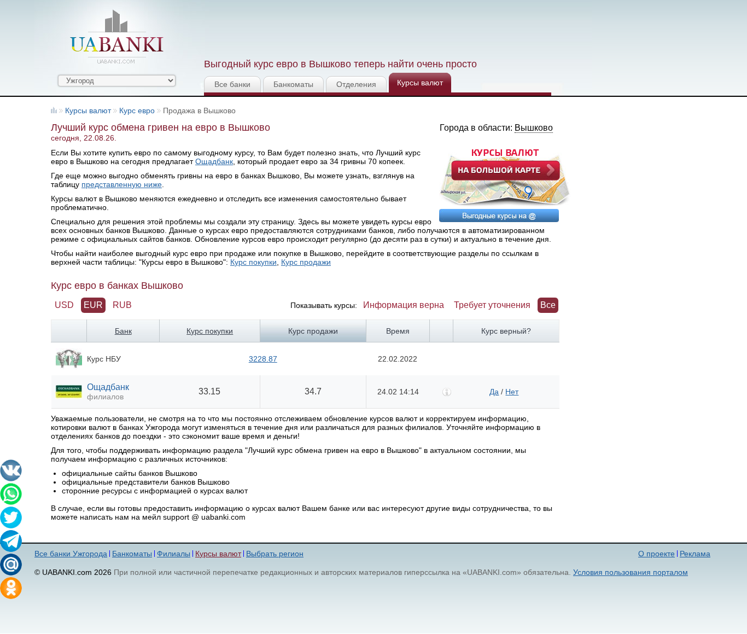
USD (64, 305)
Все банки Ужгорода (70, 553)
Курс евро (137, 110)
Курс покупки (253, 262)
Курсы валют (420, 82)
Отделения (356, 84)
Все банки (232, 84)
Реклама (695, 553)
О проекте (656, 553)
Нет (511, 391)
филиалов (105, 396)
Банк (123, 331)
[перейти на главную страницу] (116, 36)
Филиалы (173, 553)
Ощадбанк (214, 161)
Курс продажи (306, 262)
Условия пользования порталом (630, 572)
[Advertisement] (402, 27)
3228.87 (263, 358)
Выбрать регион (275, 553)
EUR (93, 305)
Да (494, 391)
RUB (122, 305)
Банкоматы (293, 84)
